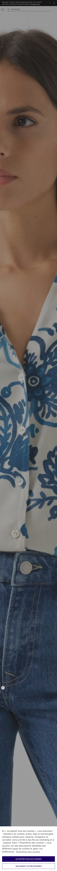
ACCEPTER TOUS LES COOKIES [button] (28, 859)
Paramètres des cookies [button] (28, 851)
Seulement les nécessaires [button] (29, 866)
